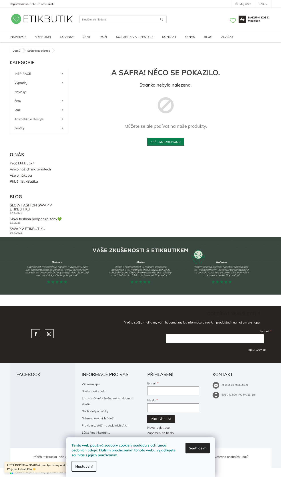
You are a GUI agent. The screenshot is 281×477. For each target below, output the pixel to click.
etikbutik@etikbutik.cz (234, 384)
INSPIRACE (22, 74)
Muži (17, 110)
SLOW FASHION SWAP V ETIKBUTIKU (31, 207)
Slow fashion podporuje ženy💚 (36, 219)
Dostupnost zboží (93, 391)
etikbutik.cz (49, 333)
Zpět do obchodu (166, 142)
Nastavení (84, 466)
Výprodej (20, 83)
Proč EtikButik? (22, 163)
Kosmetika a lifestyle (29, 119)
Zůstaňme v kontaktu (96, 432)
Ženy (17, 101)
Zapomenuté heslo (160, 433)
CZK (262, 4)
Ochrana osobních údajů (98, 418)
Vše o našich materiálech (30, 169)
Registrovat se (19, 4)
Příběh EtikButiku (24, 182)
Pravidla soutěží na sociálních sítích (105, 425)
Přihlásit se (257, 350)
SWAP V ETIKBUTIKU (27, 229)
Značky (19, 128)
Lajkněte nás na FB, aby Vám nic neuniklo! (35, 333)
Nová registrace (158, 428)
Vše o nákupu (21, 176)
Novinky (20, 92)
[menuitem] (18, 36)
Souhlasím (197, 448)
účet (50, 4)
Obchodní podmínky (95, 411)
